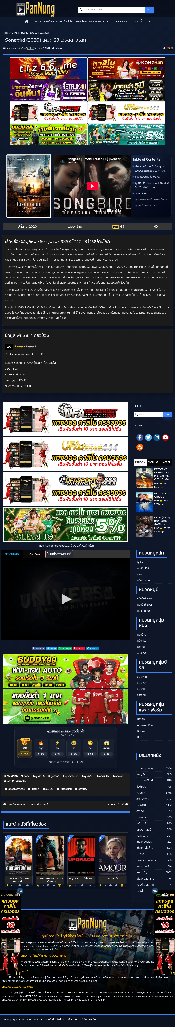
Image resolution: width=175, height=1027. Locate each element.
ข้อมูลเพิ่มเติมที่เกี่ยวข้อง (147, 177)
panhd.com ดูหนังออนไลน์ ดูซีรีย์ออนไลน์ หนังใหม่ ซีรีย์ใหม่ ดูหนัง (60, 1019)
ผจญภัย (140, 774)
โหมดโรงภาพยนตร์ (59, 554)
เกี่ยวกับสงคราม (145, 878)
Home (6, 33)
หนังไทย (81, 21)
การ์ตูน (108, 21)
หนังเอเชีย (142, 653)
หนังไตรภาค (143, 580)
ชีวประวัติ (141, 786)
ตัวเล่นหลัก (141, 193)
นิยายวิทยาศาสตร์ (16, 789)
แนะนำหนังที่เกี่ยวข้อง (148, 206)
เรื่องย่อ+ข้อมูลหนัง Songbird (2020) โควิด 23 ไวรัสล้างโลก (150, 168)
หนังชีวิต (34, 789)
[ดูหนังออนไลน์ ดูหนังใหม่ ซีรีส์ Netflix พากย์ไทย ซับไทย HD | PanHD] (35, 9)
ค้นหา (149, 10)
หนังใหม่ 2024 (144, 611)
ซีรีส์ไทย (141, 695)
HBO (139, 737)
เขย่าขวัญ (82, 789)
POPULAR (153, 462)
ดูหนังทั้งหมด (140, 21)
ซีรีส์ (59, 21)
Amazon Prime (145, 725)
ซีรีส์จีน (140, 689)
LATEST (166, 462)
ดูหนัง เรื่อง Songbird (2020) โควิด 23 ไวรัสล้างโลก (152, 185)
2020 (33, 226)
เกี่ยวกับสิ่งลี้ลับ (144, 848)
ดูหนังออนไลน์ (71, 776)
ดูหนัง (26, 776)
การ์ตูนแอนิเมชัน (145, 780)
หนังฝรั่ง (95, 21)
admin (58, 48)
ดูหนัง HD (40, 776)
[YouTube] (165, 437)
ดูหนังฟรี (54, 776)
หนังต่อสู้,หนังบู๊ (144, 768)
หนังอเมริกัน (65, 789)
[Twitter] (148, 437)
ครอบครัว (141, 817)
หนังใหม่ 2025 (144, 604)
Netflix (69, 21)
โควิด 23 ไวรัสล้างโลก (16, 781)
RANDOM (140, 462)
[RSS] (139, 447)
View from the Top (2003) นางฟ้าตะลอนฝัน (28, 804)
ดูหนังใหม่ (88, 776)
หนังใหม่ (48, 21)
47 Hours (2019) (116, 804)
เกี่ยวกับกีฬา (143, 866)
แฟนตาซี (141, 823)
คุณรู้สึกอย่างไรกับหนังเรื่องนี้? (152, 199)
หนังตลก (141, 792)
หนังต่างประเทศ (145, 884)
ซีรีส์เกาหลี (142, 676)
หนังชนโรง (122, 21)
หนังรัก (140, 854)
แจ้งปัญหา (34, 554)
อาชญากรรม (143, 799)
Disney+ (141, 731)
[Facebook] (139, 437)
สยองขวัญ (142, 835)
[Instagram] (156, 437)
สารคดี (140, 811)
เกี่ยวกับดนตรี (144, 841)
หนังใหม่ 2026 (144, 598)
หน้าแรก (35, 21)
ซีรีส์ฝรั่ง (141, 683)
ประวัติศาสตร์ (143, 829)
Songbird (12, 776)
